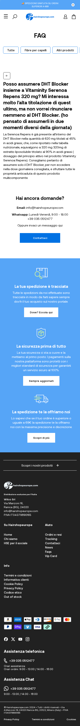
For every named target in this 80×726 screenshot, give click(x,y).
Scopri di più (41, 437)
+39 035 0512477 (40, 218)
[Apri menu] (6, 16)
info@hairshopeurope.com (44, 207)
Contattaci (40, 237)
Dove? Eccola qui (41, 312)
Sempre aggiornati (41, 380)
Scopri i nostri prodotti (37, 465)
